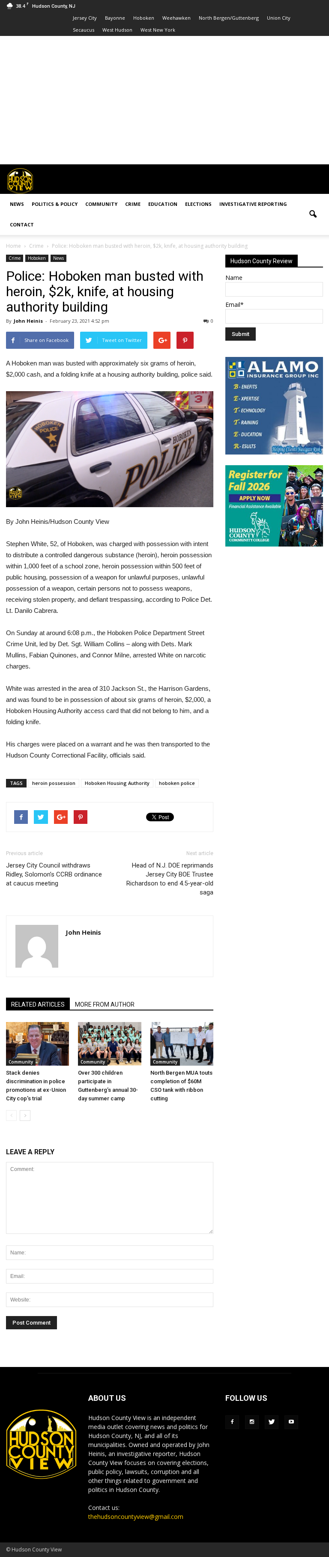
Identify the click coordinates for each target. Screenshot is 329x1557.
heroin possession (53, 783)
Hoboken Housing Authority (117, 783)
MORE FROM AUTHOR (105, 1004)
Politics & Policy (55, 204)
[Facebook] (232, 1422)
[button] (312, 214)
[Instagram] (252, 1422)
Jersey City (85, 18)
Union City (278, 18)
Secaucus (83, 30)
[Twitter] (271, 1422)
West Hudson (117, 30)
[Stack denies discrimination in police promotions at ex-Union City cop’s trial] (37, 1043)
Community (101, 204)
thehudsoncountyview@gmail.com (135, 1516)
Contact (22, 224)
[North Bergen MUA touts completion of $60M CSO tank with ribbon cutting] (181, 1043)
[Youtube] (291, 1422)
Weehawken (176, 18)
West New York (158, 30)
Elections (198, 204)
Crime (133, 204)
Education (162, 204)
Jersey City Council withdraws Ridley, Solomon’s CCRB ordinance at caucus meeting (54, 874)
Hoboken (143, 18)
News (17, 204)
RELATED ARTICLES (38, 1004)
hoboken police (177, 783)
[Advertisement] (164, 100)
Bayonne (115, 18)
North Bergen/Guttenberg (229, 18)
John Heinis (28, 321)
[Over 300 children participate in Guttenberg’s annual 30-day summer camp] (109, 1043)
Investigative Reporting (253, 204)
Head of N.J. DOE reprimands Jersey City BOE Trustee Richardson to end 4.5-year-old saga (169, 879)
